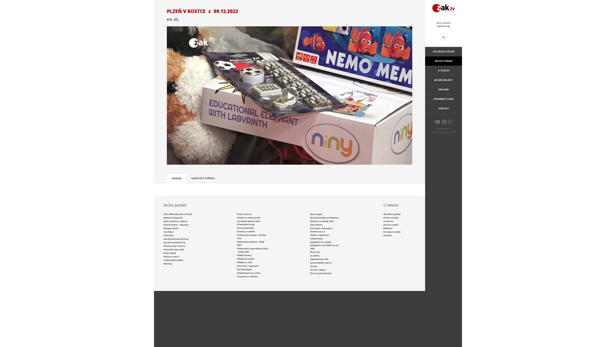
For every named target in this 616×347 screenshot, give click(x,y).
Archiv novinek (390, 217)
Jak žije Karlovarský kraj (176, 239)
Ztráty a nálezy (318, 269)
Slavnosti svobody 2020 (322, 221)
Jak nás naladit (443, 80)
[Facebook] (444, 122)
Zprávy (313, 266)
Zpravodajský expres (321, 262)
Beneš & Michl (449, 132)
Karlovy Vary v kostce (175, 246)
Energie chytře (171, 228)
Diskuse (177, 178)
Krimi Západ (170, 253)
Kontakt (443, 108)
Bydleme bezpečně (173, 217)
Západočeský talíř (319, 259)
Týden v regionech (319, 235)
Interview (168, 235)
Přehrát (289, 95)
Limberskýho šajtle (173, 260)
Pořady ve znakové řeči (248, 217)
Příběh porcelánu (245, 259)
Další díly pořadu (203, 178)
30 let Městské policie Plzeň (178, 214)
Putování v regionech (248, 266)
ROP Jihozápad (244, 269)
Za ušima (314, 255)
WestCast (315, 252)
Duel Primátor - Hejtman (176, 224)
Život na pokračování (320, 273)
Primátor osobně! (246, 231)
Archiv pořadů (444, 61)
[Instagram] (450, 122)
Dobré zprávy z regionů (175, 221)
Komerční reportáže (174, 249)
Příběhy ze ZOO (244, 262)
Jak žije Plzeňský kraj (174, 242)
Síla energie (316, 214)
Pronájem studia (444, 99)
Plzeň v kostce (244, 214)
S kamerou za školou (247, 276)
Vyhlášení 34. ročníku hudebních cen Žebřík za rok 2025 (324, 245)
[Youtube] (437, 122)
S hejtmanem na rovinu (249, 273)
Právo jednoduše (245, 228)
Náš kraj (168, 263)
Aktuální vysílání (443, 51)
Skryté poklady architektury (324, 217)
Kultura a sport (171, 256)
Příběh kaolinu (244, 255)
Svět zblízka (316, 224)
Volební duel (316, 238)
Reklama (444, 89)
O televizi (443, 70)
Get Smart (169, 232)
